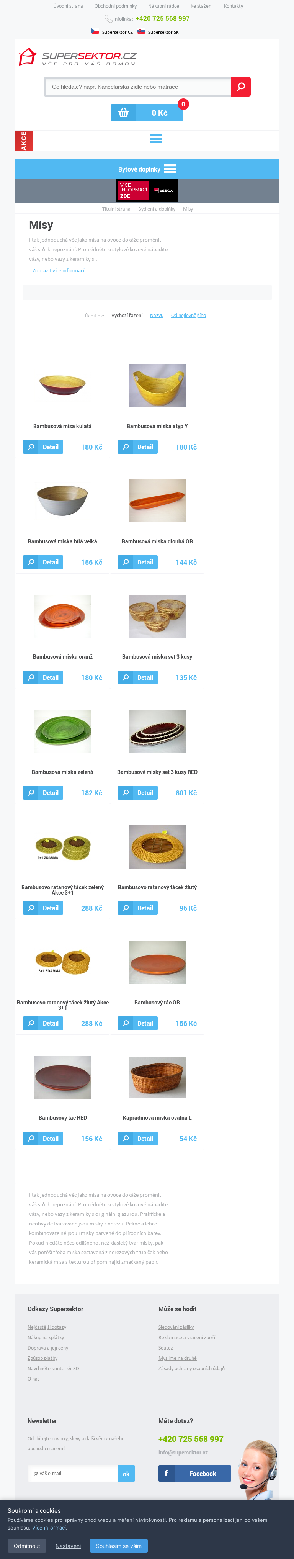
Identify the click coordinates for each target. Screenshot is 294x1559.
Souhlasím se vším (119, 1546)
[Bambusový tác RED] (62, 1076)
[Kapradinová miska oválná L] (157, 1076)
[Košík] (147, 112)
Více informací (49, 1528)
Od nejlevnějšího (188, 315)
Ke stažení (201, 6)
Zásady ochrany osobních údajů (191, 1368)
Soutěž (165, 1348)
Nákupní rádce (163, 6)
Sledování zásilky (176, 1327)
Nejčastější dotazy (47, 1327)
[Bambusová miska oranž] (62, 615)
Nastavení (68, 1546)
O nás (33, 1379)
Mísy (188, 209)
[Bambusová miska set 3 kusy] (157, 615)
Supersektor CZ (117, 31)
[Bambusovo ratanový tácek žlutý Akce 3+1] (62, 961)
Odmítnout (27, 1546)
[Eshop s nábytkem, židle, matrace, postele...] (78, 57)
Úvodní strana (68, 6)
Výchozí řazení (126, 315)
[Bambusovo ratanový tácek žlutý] (157, 846)
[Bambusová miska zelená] (62, 731)
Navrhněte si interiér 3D (53, 1368)
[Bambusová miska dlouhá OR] (157, 500)
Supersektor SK (163, 31)
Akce (24, 141)
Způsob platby (42, 1358)
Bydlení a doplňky (156, 209)
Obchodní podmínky (116, 6)
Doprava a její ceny (48, 1348)
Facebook (203, 1473)
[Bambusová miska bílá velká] (62, 500)
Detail (51, 447)
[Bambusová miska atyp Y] (157, 385)
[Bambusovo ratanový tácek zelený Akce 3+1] (62, 846)
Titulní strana (116, 209)
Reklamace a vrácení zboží (186, 1337)
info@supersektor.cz (183, 1452)
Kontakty (233, 6)
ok (126, 1474)
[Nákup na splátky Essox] (147, 191)
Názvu (156, 315)
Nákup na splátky (46, 1337)
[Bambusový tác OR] (157, 961)
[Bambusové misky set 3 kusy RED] (157, 731)
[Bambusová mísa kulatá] (62, 385)
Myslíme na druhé (177, 1358)
